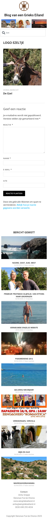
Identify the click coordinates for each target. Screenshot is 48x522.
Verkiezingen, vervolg (24, 421)
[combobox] (23, 32)
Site (5, 181)
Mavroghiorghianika (24, 483)
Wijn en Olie (24, 452)
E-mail (7, 169)
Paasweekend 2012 (24, 358)
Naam (7, 158)
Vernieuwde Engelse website (24, 327)
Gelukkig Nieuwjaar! (24, 390)
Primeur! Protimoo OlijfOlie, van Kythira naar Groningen (24, 295)
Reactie (8, 125)
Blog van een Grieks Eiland (24, 15)
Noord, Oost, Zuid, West (24, 263)
